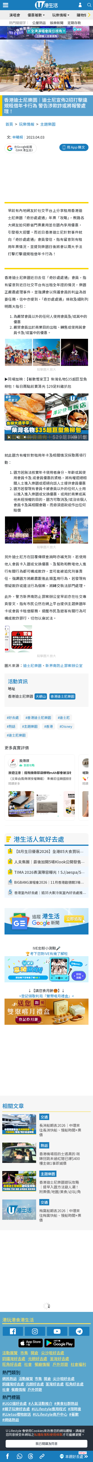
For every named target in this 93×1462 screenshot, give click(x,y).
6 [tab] (59, 27)
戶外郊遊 (60, 1364)
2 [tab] (41, 27)
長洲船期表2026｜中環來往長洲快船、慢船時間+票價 (60, 1130)
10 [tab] (50, 33)
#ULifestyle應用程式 (49, 1408)
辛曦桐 (17, 137)
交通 (44, 1117)
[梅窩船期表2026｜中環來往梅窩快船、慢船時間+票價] (19, 1218)
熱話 (12, 726)
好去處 (14, 717)
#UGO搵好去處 (14, 1403)
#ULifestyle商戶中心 (50, 1414)
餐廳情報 (42, 1364)
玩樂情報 (26, 124)
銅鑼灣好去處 (13, 1358)
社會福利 (78, 1364)
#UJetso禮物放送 (16, 1414)
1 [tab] (36, 27)
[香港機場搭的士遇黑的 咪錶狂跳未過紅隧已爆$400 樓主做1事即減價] (19, 1161)
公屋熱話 (39, 22)
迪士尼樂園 (32, 665)
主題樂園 (48, 124)
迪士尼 (65, 717)
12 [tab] (59, 33)
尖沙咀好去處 (52, 1352)
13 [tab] (41, 38)
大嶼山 (41, 696)
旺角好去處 (11, 1364)
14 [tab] (45, 38)
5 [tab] (54, 27)
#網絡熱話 (10, 1419)
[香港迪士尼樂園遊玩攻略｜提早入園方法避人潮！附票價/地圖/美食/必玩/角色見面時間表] (19, 1189)
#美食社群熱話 (66, 1403)
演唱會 (14, 15)
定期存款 (74, 22)
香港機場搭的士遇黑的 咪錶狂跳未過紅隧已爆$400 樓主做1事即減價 (59, 1158)
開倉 (34, 1352)
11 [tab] (54, 33)
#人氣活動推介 (40, 1403)
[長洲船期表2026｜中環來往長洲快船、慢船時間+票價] (19, 1133)
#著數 (74, 1414)
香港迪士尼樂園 (62, 696)
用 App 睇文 (76, 147)
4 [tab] (50, 27)
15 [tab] (50, 38)
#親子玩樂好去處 (16, 1408)
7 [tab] (36, 33)
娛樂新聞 (56, 22)
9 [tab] (45, 33)
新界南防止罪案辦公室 (64, 665)
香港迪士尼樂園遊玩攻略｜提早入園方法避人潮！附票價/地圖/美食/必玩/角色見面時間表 (60, 1189)
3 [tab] (45, 27)
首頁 (9, 124)
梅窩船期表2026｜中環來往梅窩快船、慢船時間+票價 (60, 1215)
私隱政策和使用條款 (48, 1434)
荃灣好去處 (59, 1358)
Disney (66, 726)
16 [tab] (54, 38)
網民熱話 (9, 1378)
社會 (28, 1364)
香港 (49, 726)
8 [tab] (41, 33)
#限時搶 (74, 1408)
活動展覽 (10, 1352)
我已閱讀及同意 (46, 1443)
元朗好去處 (37, 1358)
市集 (24, 1352)
